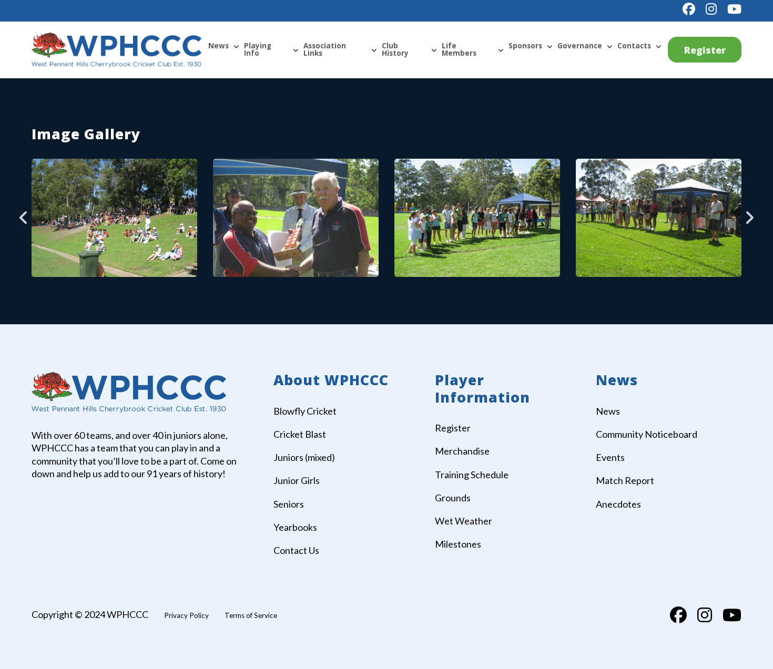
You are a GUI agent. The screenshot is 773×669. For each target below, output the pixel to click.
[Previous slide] (24, 217)
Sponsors (525, 45)
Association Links (324, 49)
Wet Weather (463, 521)
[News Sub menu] (236, 46)
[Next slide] (749, 217)
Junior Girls (296, 480)
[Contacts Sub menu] (658, 46)
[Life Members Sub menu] (500, 50)
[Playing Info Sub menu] (295, 50)
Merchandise (462, 451)
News (218, 45)
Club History (395, 49)
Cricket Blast (299, 434)
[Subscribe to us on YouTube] (734, 9)
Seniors (288, 504)
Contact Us (296, 550)
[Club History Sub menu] (433, 50)
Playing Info (257, 49)
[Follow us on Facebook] (689, 9)
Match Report (625, 480)
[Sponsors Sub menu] (549, 46)
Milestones (458, 544)
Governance (579, 45)
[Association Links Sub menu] (374, 50)
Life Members (459, 49)
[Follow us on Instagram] (711, 9)
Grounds (453, 497)
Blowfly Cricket (305, 411)
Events (610, 457)
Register (705, 50)
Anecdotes (618, 504)
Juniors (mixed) (304, 457)
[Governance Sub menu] (609, 46)
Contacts (634, 45)
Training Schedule (471, 474)
